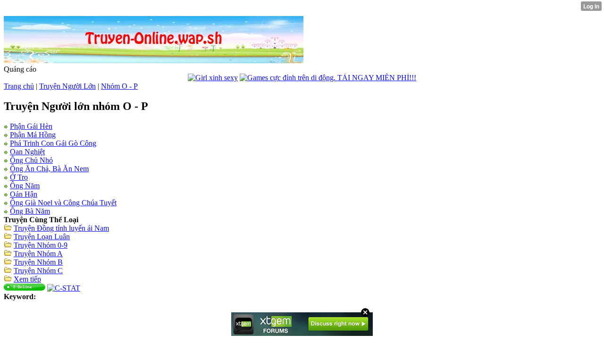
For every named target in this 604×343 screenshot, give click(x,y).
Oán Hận (23, 194)
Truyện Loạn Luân (42, 237)
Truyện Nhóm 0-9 (40, 245)
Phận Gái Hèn (31, 126)
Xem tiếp (27, 279)
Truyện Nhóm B (38, 262)
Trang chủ (19, 86)
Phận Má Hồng (33, 135)
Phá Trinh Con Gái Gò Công (53, 143)
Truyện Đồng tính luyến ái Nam (61, 228)
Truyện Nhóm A (38, 254)
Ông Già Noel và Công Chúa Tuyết (63, 203)
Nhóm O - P (119, 86)
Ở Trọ (19, 177)
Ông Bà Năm (30, 211)
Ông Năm (25, 186)
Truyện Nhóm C (38, 271)
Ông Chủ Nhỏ (31, 160)
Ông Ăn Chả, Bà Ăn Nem (49, 169)
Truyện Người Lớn (67, 86)
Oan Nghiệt (27, 152)
